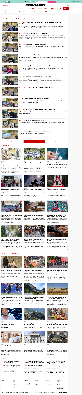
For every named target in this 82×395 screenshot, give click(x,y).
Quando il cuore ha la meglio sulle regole (34, 98)
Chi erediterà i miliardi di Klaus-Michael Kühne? (10, 362)
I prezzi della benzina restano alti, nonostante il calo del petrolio (56, 367)
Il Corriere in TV (26, 384)
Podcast (3, 381)
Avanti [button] (56, 141)
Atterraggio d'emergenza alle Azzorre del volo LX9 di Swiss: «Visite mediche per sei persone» (55, 362)
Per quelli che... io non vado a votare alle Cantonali (36, 66)
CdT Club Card (15, 383)
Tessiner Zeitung (59, 385)
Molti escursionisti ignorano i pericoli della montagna (33, 372)
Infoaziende (26, 385)
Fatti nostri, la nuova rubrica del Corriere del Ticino (35, 131)
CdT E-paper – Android (49, 384)
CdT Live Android (48, 381)
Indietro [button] (12, 141)
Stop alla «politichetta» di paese (31, 120)
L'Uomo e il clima (40, 11)
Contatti (14, 380)
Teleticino (58, 381)
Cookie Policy (41, 392)
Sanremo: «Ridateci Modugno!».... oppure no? (35, 76)
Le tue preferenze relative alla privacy (49, 392)
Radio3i (58, 383)
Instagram (36, 381)
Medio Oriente (48, 11)
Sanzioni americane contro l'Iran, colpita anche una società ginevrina (34, 362)
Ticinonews (59, 384)
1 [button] (34, 141)
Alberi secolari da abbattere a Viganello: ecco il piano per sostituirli (55, 372)
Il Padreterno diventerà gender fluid (32, 55)
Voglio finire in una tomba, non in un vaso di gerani (37, 109)
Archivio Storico (26, 381)
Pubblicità (14, 381)
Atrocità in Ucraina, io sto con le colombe (34, 33)
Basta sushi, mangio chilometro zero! (33, 44)
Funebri (14, 387)
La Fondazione (59, 380)
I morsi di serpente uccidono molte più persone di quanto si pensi (12, 370)
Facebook (36, 380)
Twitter (36, 383)
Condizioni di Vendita (60, 388)
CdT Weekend (26, 380)
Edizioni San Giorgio (27, 383)
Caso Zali (54, 11)
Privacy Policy (35, 392)
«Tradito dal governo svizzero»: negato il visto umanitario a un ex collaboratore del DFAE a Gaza (33, 367)
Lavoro (14, 385)
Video (3, 380)
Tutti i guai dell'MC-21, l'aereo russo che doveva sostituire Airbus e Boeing (12, 366)
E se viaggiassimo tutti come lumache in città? (35, 87)
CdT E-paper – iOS (49, 383)
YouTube (36, 384)
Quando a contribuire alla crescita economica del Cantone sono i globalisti (40, 23)
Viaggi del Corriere (16, 384)
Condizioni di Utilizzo (60, 387)
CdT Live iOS (48, 380)
